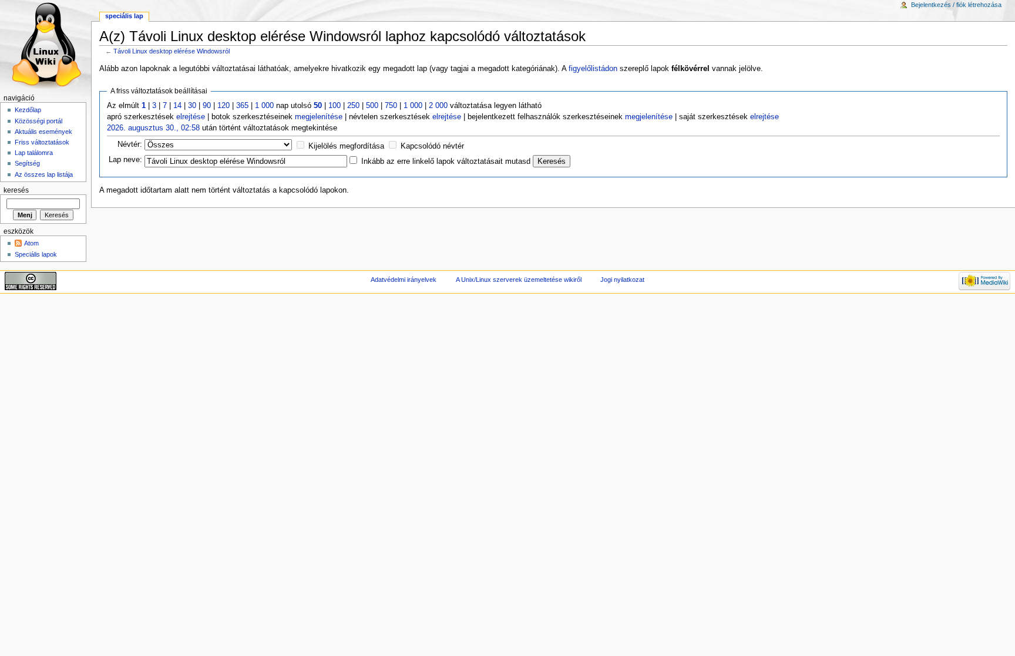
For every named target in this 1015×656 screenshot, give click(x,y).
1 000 (264, 106)
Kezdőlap (28, 109)
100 (334, 106)
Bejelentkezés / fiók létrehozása (956, 4)
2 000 (438, 106)
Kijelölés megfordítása (346, 146)
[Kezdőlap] (45, 45)
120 (223, 106)
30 (192, 106)
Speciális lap (124, 15)
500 (372, 106)
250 (353, 106)
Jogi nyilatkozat (622, 279)
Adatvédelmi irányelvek (403, 279)
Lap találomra (34, 152)
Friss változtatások (42, 142)
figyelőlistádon (593, 69)
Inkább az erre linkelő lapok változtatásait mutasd (445, 161)
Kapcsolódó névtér (432, 146)
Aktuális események (43, 131)
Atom (31, 243)
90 (207, 106)
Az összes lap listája (44, 174)
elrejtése (190, 117)
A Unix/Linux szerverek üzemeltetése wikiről (519, 279)
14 (177, 106)
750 (391, 106)
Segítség (27, 163)
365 (242, 106)
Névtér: (129, 144)
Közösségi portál (38, 121)
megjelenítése (318, 117)
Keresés (16, 190)
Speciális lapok (36, 254)
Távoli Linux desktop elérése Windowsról (171, 51)
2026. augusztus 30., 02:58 (153, 128)
